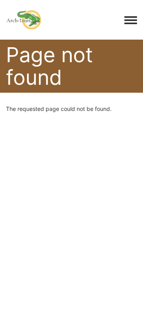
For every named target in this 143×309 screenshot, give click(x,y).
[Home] (23, 20)
